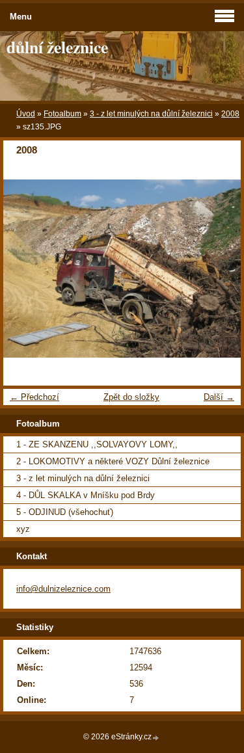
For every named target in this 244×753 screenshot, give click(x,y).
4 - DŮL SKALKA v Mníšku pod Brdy (85, 495)
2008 (230, 114)
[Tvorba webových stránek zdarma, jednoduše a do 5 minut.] (156, 738)
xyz (23, 529)
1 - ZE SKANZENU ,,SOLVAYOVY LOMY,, (97, 444)
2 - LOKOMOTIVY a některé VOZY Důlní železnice (113, 461)
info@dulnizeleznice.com (63, 589)
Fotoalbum (62, 114)
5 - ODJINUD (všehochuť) (64, 512)
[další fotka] (219, 268)
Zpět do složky (131, 397)
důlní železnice (57, 46)
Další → (219, 397)
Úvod (25, 114)
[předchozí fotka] (24, 268)
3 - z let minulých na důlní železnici (151, 114)
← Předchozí (34, 397)
